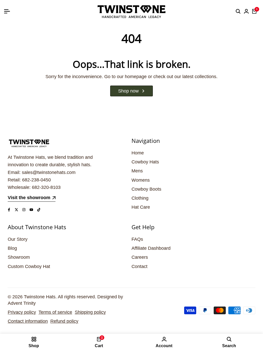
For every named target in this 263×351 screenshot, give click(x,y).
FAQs (137, 239)
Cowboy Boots (146, 189)
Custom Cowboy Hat (29, 266)
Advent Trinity (22, 303)
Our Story (17, 239)
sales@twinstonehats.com (49, 172)
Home (138, 152)
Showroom (19, 257)
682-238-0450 (36, 179)
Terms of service (55, 312)
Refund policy (64, 321)
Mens (137, 170)
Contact (139, 266)
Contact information (28, 321)
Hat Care (141, 207)
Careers (140, 257)
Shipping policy (90, 312)
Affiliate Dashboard (151, 248)
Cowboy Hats (145, 161)
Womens (141, 180)
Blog (12, 248)
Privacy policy (22, 312)
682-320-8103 (46, 187)
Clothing (140, 198)
